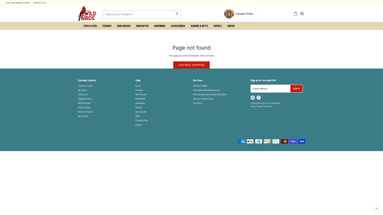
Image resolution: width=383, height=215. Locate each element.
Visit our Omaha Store (18, 3)
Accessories (178, 25)
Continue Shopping (191, 64)
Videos (231, 25)
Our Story (197, 103)
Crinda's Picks (141, 120)
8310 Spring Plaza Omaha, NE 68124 (210, 94)
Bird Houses (124, 25)
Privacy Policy (84, 107)
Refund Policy (84, 103)
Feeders (106, 25)
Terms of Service (85, 111)
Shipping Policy (85, 98)
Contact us (39, 3)
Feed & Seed (90, 25)
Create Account (85, 85)
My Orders (82, 90)
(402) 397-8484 (200, 85)
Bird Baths (142, 25)
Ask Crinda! (83, 116)
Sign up (296, 88)
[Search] (177, 14)
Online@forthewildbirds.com (206, 90)
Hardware (159, 25)
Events (218, 25)
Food (137, 85)
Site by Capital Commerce (261, 106)
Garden (138, 107)
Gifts (137, 116)
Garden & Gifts (199, 25)
